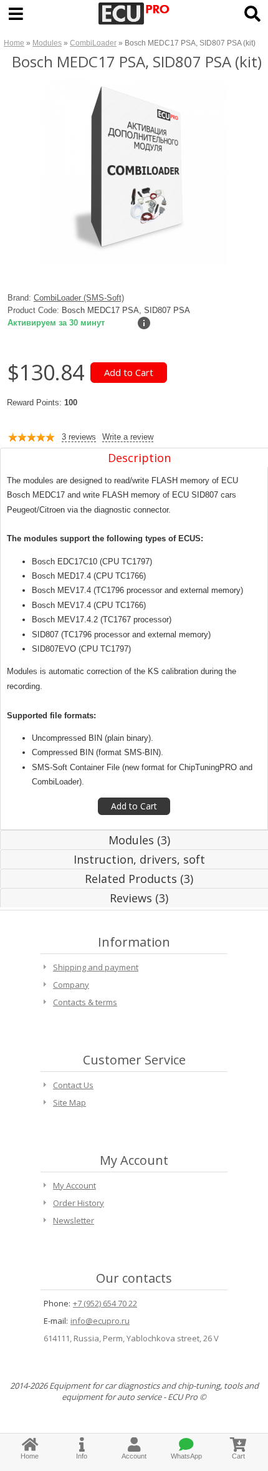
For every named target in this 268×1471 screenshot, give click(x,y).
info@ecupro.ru (100, 1320)
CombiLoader (93, 43)
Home (14, 43)
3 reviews (79, 436)
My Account (74, 1185)
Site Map (69, 1102)
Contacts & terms (85, 1002)
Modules (47, 43)
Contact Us (73, 1085)
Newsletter (73, 1220)
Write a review (127, 436)
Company (71, 984)
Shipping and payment (95, 967)
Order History (78, 1202)
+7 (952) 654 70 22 (105, 1303)
